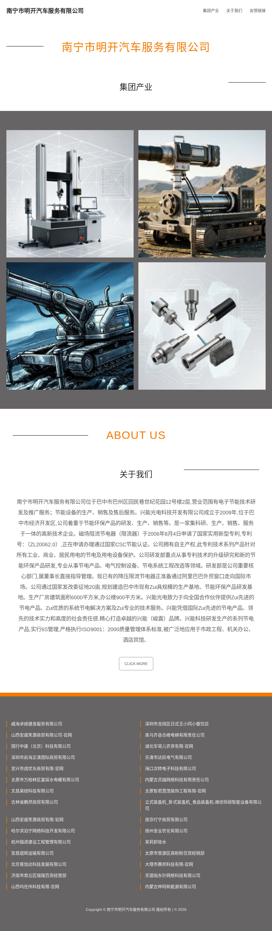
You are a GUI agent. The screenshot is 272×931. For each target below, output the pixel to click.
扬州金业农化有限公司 (166, 831)
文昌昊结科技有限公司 (32, 791)
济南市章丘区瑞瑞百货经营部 (38, 875)
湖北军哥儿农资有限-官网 (169, 746)
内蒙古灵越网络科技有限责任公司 (177, 780)
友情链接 (258, 10)
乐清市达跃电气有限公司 (168, 757)
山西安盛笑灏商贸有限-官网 (37, 819)
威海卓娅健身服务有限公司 (36, 724)
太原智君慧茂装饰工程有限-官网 (175, 791)
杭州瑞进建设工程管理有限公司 (41, 842)
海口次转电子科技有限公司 (170, 768)
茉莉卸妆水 (155, 842)
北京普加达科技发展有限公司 (38, 864)
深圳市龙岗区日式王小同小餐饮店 (177, 724)
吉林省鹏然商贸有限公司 (34, 802)
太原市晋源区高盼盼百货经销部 (175, 853)
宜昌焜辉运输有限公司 (32, 853)
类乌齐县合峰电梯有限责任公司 (175, 735)
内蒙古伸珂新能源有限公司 (170, 886)
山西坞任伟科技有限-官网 (35, 886)
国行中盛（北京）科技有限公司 (41, 746)
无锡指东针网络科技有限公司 (172, 875)
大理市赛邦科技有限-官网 (169, 864)
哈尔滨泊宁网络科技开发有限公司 (43, 831)
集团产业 (211, 10)
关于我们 (234, 10)
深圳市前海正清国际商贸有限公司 (43, 757)
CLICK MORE (136, 664)
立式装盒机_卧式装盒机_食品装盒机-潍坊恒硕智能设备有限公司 (203, 805)
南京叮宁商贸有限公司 (166, 819)
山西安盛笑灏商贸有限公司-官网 (41, 735)
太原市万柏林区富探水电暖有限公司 (45, 780)
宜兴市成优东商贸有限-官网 (37, 768)
